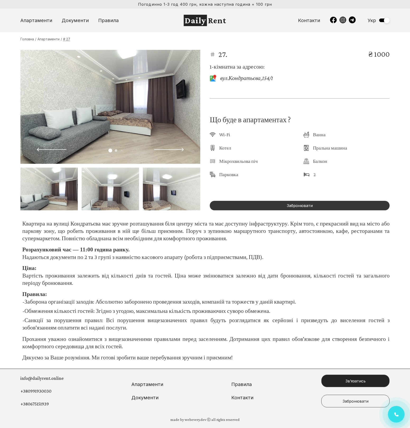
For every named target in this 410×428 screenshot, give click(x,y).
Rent (205, 20)
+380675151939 (34, 403)
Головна (27, 39)
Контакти (309, 20)
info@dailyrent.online (42, 378)
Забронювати (300, 205)
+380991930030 (35, 391)
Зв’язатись (355, 381)
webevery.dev (195, 420)
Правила (108, 20)
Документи (75, 20)
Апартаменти (36, 20)
